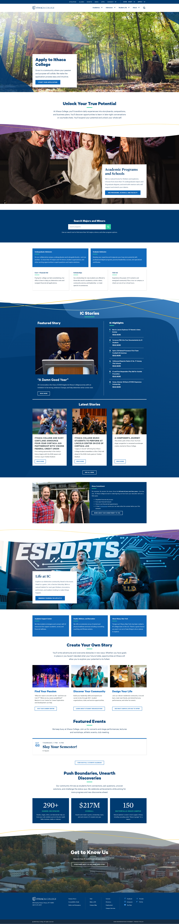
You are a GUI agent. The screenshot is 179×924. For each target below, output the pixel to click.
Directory (108, 902)
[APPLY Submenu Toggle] (144, 2)
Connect (110, 2)
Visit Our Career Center (45, 708)
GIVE (125, 2)
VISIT (130, 2)
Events (89, 2)
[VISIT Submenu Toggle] (134, 2)
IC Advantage (103, 506)
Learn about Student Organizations (89, 708)
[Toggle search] (144, 8)
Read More (43, 393)
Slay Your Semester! (60, 747)
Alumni (81, 2)
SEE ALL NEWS (89, 472)
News (96, 2)
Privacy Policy (139, 921)
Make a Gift (93, 902)
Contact (108, 898)
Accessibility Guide (73, 902)
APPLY (140, 2)
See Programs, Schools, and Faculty (123, 193)
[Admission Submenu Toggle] (115, 7)
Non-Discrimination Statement (123, 921)
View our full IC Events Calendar (89, 762)
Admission (109, 7)
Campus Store (72, 898)
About (135, 7)
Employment (109, 905)
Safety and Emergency (74, 905)
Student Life (123, 7)
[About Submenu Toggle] (139, 7)
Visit (91, 898)
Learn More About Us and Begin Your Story (89, 864)
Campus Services (110, 908)
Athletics (72, 2)
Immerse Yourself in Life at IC (50, 598)
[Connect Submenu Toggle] (116, 2)
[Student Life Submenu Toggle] (129, 7)
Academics (96, 7)
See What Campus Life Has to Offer (127, 708)
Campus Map (93, 905)
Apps (103, 2)
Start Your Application (47, 82)
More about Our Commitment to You (107, 513)
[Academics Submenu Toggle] (102, 7)
